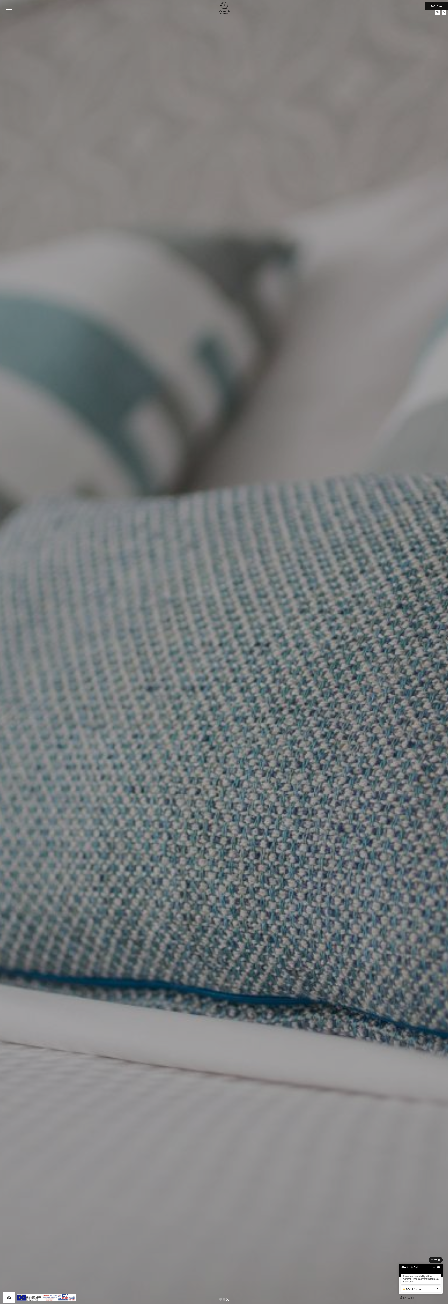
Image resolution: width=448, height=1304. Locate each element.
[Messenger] (434, 1267)
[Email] (438, 1267)
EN (444, 12)
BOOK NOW (436, 5)
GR (437, 12)
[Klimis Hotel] (224, 7)
